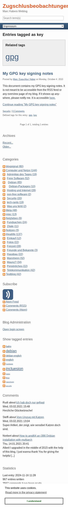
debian (11, 351)
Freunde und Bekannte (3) (22, 250)
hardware (9, 364)
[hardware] (4, 363)
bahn (8, 346)
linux (8, 378)
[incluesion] (4, 369)
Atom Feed (12, 301)
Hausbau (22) (15, 254)
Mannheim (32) (16, 258)
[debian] (4, 351)
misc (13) (11, 214)
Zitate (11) (13, 226)
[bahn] (4, 346)
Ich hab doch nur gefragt (30, 402)
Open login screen (13, 329)
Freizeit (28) (14, 246)
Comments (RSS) (16, 305)
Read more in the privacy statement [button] (26, 492)
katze (8, 374)
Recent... (8, 142)
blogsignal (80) (14, 166)
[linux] (4, 377)
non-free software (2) (19, 194)
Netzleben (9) (14, 218)
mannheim (10, 382)
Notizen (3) (12, 230)
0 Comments (18, 111)
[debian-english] (4, 355)
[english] (4, 359)
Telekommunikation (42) (21, 270)
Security (7, 111)
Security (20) (14, 198)
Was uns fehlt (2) (16, 206)
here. (52, 97)
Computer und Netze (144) (21, 170)
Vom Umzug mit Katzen (30, 417)
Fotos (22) (13, 242)
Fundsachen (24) (17, 222)
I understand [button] (34, 501)
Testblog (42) (13, 274)
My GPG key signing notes (28, 73)
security (9, 386)
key (35, 115)
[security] (4, 385)
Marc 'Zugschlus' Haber (24, 79)
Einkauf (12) (14, 238)
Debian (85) (15, 182)
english (10, 359)
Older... (7, 146)
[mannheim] (4, 381)
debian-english (13, 355)
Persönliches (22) (17, 266)
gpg (12, 56)
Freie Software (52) (18, 178)
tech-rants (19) (15, 202)
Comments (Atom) (16, 309)
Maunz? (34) (14, 262)
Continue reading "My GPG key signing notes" (30, 104)
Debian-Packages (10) (22, 186)
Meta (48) (11, 210)
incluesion (14, 368)
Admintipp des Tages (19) (22, 174)
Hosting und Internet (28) (21, 190)
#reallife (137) (14, 234)
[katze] (4, 373)
